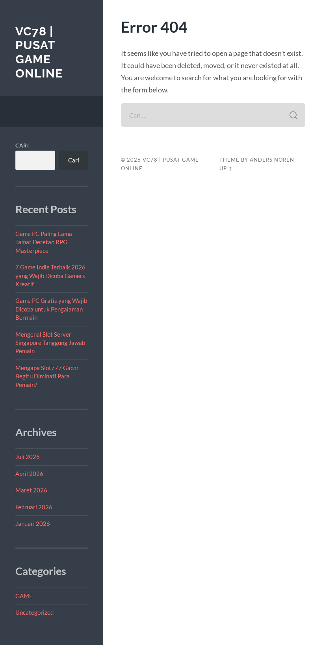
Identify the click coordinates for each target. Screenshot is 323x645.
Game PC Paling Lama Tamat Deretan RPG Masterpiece (43, 242)
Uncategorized (34, 612)
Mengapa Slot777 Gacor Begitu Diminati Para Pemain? (47, 376)
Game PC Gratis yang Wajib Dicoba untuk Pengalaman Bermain (51, 309)
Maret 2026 (31, 490)
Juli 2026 (27, 456)
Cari (22, 145)
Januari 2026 (32, 523)
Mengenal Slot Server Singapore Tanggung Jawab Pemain (50, 343)
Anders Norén (272, 160)
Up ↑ (226, 168)
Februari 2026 (33, 506)
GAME (24, 595)
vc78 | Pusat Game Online (39, 52)
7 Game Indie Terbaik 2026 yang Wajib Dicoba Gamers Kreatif (50, 275)
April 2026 (29, 473)
